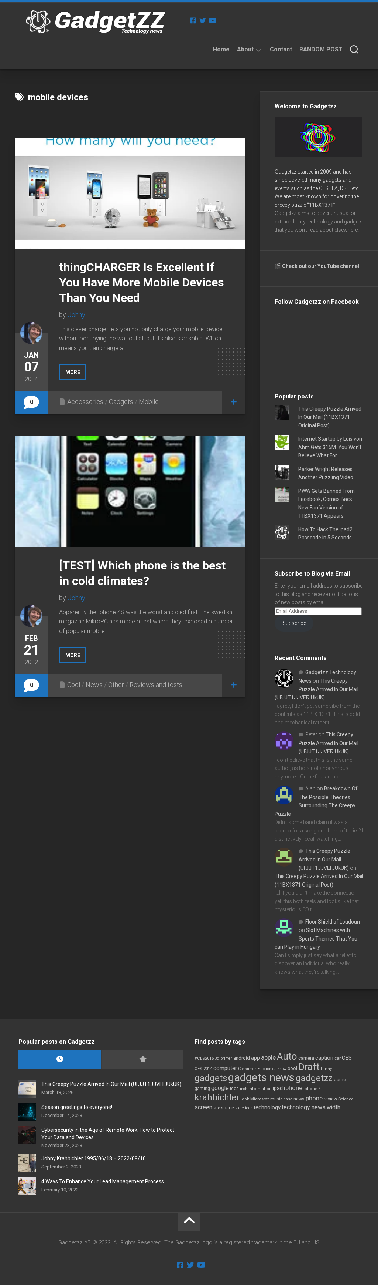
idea (234, 1088)
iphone (293, 1087)
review (330, 1098)
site (216, 1108)
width (333, 1107)
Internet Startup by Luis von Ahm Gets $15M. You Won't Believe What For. (330, 447)
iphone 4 (312, 1088)
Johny (76, 315)
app (255, 1057)
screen (203, 1107)
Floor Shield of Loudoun (332, 922)
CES (347, 1057)
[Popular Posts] (142, 1059)
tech (248, 1108)
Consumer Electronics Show (262, 1068)
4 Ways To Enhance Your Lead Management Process (102, 1181)
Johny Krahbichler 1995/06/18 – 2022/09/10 (93, 1158)
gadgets (211, 1078)
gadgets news (261, 1077)
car (337, 1058)
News (94, 685)
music (276, 1099)
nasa (288, 1099)
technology (267, 1107)
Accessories (85, 402)
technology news (304, 1107)
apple (268, 1057)
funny (326, 1068)
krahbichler (217, 1097)
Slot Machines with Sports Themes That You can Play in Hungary (316, 938)
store (239, 1108)
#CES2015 (204, 1058)
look (245, 1099)
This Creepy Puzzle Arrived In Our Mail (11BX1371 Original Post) (329, 417)
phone (314, 1098)
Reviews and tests (156, 685)
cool (292, 1068)
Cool (73, 685)
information (260, 1088)
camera (306, 1058)
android (241, 1058)
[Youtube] (212, 20)
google (220, 1087)
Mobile (149, 402)
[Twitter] (202, 20)
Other (116, 685)
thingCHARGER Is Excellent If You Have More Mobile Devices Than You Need (141, 282)
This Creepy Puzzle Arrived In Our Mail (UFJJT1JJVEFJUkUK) (316, 689)
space (227, 1107)
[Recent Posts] (59, 1059)
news (299, 1098)
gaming (202, 1088)
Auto (287, 1056)
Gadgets (121, 402)
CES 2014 (203, 1068)
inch (243, 1088)
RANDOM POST (321, 49)
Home (221, 49)
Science (345, 1098)
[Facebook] (193, 20)
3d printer (223, 1058)
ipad (278, 1088)
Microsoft (259, 1098)
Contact (281, 49)
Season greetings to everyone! (76, 1107)
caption (324, 1058)
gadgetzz (314, 1078)
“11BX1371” (321, 205)
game (340, 1079)
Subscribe (294, 623)
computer (225, 1068)
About (245, 49)
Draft (309, 1066)
